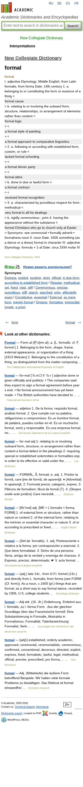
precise (62, 287)
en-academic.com (17, 7)
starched (46, 292)
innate (9, 307)
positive (35, 278)
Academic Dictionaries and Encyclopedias (39, 17)
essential (40, 297)
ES (68, 3)
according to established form (26, 282)
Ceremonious (45, 287)
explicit (23, 278)
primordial (72, 302)
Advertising (42, 706)
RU (51, 3)
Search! (73, 26)
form (15, 322)
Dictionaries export (11, 713)
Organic (41, 302)
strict (46, 278)
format (70, 322)
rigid (23, 287)
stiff (30, 287)
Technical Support (25, 706)
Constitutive (23, 297)
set (7, 287)
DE (59, 3)
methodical (72, 282)
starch (33, 292)
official (56, 278)
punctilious (12, 292)
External (56, 297)
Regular (56, 282)
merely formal (23, 302)
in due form (71, 278)
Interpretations (22, 46)
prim (57, 292)
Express (10, 278)
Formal (10, 342)
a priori (20, 307)
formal (10, 375)
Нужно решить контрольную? (47, 267)
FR (76, 3)
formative (56, 302)
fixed (14, 287)
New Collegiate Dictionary (41, 38)
